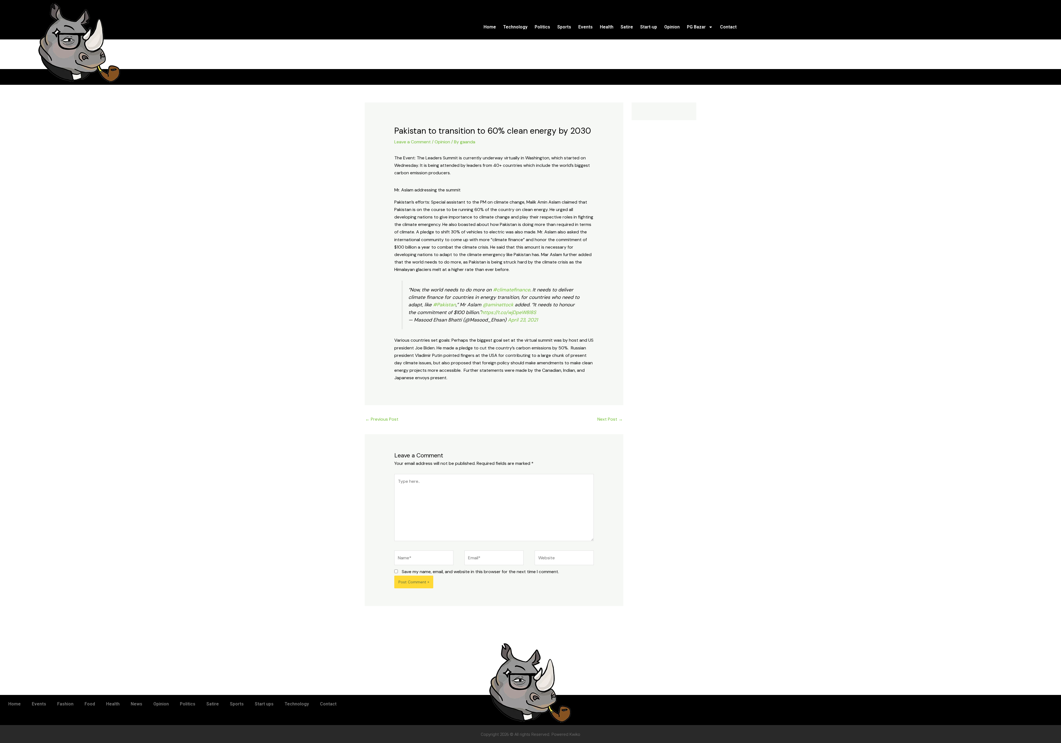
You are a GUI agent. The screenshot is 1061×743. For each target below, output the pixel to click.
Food (90, 704)
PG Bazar (696, 27)
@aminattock (498, 305)
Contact (728, 27)
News (136, 704)
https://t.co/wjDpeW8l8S (508, 312)
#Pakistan (444, 305)
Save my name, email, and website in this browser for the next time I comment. (480, 572)
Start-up (648, 27)
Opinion (672, 27)
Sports (564, 27)
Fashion (65, 704)
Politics (542, 27)
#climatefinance (511, 290)
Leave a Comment (412, 142)
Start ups (264, 704)
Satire (627, 27)
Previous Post (381, 419)
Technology (515, 27)
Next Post (610, 419)
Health (606, 27)
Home (490, 27)
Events (585, 27)
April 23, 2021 (523, 320)
